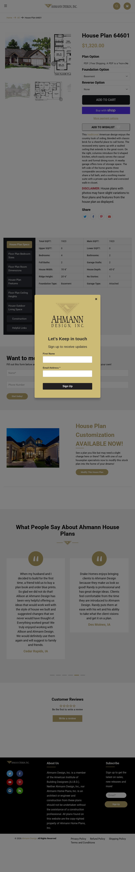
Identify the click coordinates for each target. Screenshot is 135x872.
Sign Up (68, 386)
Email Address (51, 367)
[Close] (96, 299)
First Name (49, 353)
